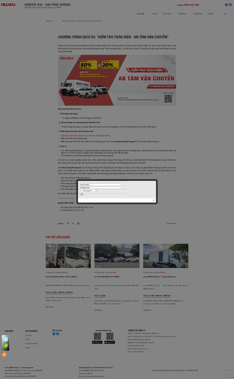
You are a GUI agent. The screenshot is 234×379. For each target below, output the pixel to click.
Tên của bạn (84, 185)
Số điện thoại (85, 188)
